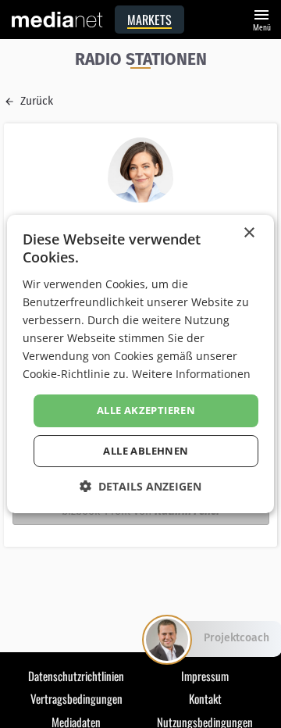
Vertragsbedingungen (76, 698)
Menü (261, 18)
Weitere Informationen (191, 373)
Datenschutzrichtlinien (76, 675)
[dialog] (140, 364)
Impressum (205, 675)
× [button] (248, 233)
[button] (140, 486)
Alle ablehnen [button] (145, 451)
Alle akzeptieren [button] (146, 410)
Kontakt (205, 698)
